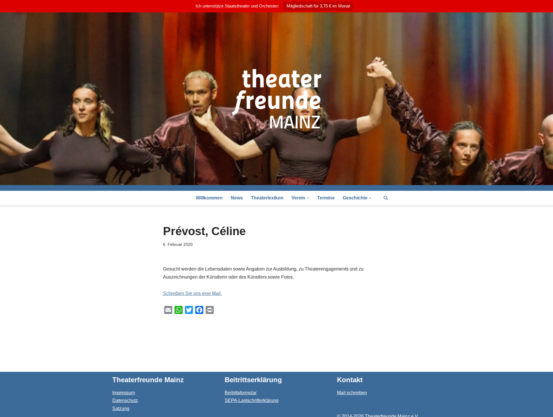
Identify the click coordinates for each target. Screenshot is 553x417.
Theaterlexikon (267, 197)
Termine (326, 197)
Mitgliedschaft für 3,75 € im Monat (318, 5)
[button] (308, 198)
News (237, 197)
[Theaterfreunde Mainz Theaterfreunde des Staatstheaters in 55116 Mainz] (276, 98)
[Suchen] (386, 198)
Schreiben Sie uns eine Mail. (192, 293)
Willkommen (209, 197)
